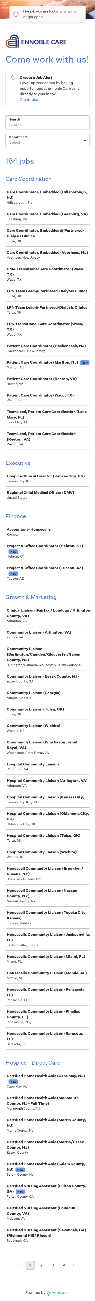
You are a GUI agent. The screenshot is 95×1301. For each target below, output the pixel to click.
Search (14, 119)
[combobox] (9, 142)
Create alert (30, 99)
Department (18, 137)
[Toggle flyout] (85, 140)
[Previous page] (21, 1265)
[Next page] (74, 1265)
